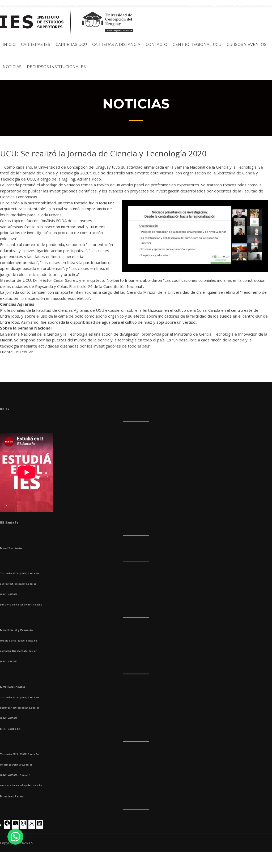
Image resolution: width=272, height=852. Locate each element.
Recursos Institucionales (56, 66)
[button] (15, 837)
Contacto (156, 44)
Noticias (12, 66)
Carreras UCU (71, 44)
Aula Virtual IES (60, 5)
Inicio (9, 44)
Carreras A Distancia (116, 44)
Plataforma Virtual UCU (95, 5)
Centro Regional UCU (197, 44)
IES (30, 842)
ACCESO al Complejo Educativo (214, 5)
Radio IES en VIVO (255, 5)
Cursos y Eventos (246, 44)
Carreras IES (35, 44)
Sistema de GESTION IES (25, 5)
